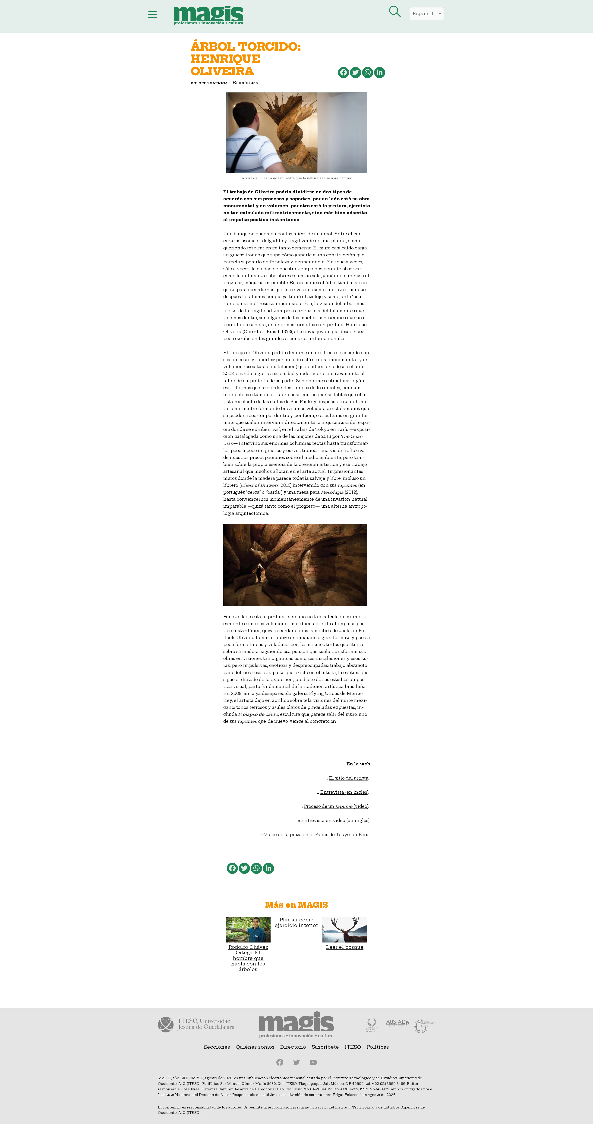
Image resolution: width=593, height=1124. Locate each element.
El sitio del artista (348, 778)
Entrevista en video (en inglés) (335, 820)
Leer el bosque (344, 947)
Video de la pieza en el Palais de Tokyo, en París (316, 834)
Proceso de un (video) (336, 806)
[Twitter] (355, 73)
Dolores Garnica (209, 83)
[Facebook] (343, 73)
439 (254, 83)
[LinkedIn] (379, 73)
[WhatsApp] (367, 73)
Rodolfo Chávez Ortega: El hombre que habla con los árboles (248, 958)
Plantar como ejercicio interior (296, 922)
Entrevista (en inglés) (344, 792)
